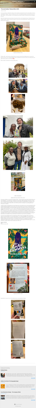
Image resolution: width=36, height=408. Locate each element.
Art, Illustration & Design (9, 5)
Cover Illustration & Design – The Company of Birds (11, 392)
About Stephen (28, 5)
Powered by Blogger (18, 404)
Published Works (4, 370)
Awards (21, 5)
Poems (17, 5)
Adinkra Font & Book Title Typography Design (9, 381)
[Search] (34, 1)
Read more (33, 378)
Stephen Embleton (17, 1)
